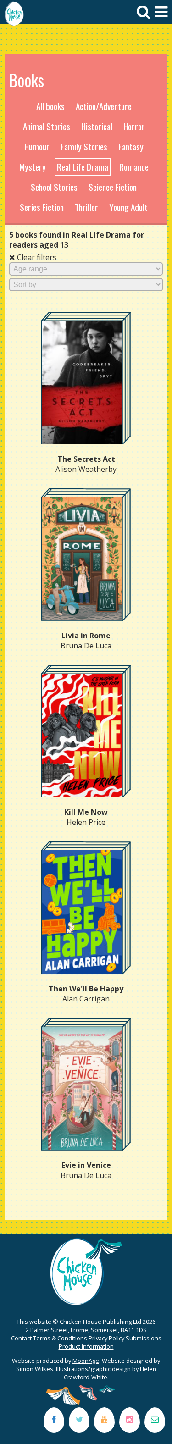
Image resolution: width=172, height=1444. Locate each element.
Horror (134, 126)
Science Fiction (113, 187)
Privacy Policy (106, 1338)
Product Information (86, 1346)
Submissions (143, 1338)
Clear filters (35, 257)
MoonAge (85, 1360)
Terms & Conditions (60, 1338)
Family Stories (84, 146)
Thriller (86, 207)
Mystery (32, 166)
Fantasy (131, 146)
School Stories (54, 187)
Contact (21, 1338)
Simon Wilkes (34, 1369)
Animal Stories (46, 126)
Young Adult (128, 207)
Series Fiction (42, 207)
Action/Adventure (104, 106)
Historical (96, 126)
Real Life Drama (82, 166)
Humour (37, 146)
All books (50, 106)
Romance (134, 166)
